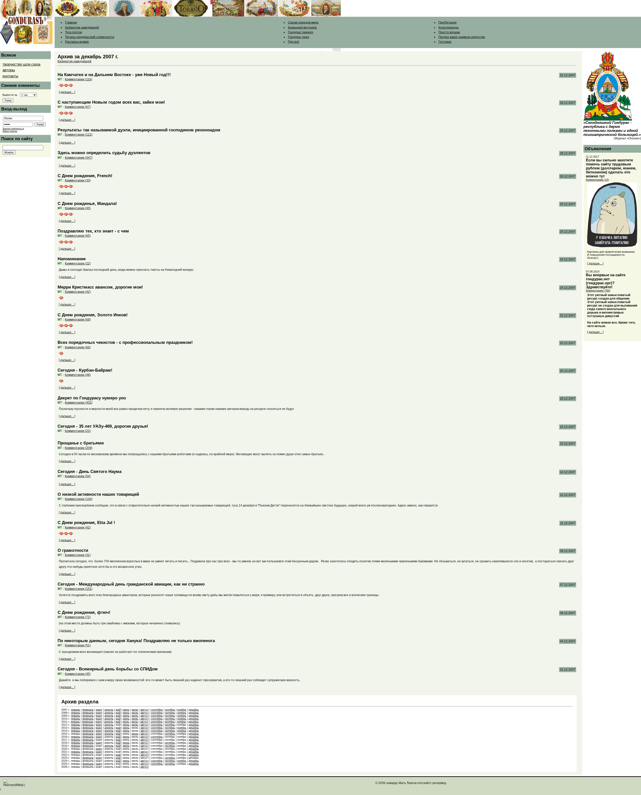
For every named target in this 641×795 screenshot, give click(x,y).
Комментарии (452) (78, 402)
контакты (10, 76)
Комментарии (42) (78, 292)
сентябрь (157, 709)
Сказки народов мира (303, 22)
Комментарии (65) (78, 235)
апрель (108, 709)
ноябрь (181, 709)
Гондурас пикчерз (300, 32)
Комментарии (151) (78, 589)
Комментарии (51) (78, 645)
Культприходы (448, 27)
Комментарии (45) (78, 208)
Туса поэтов (73, 32)
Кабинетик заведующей (82, 27)
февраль (88, 709)
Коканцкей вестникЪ (302, 27)
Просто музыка (449, 32)
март (99, 709)
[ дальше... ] (67, 92)
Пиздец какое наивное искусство (461, 37)
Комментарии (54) (78, 476)
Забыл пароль (10, 131)
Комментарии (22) (78, 263)
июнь (126, 709)
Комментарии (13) (597, 179)
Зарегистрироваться (13, 128)
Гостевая (444, 42)
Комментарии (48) (78, 375)
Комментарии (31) (78, 555)
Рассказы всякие (77, 42)
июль (135, 709)
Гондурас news (298, 37)
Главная (71, 22)
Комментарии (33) (78, 180)
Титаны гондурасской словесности (89, 37)
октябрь (170, 709)
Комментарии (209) (78, 448)
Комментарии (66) (78, 347)
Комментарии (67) (78, 107)
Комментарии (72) (78, 617)
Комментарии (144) (78, 499)
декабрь (194, 709)
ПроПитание (447, 22)
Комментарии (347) (78, 157)
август (144, 709)
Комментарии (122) (78, 134)
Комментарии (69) (78, 319)
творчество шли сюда (21, 64)
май (118, 709)
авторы (9, 70)
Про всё (293, 42)
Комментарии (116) (78, 79)
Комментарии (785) (598, 290)
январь (75, 709)
